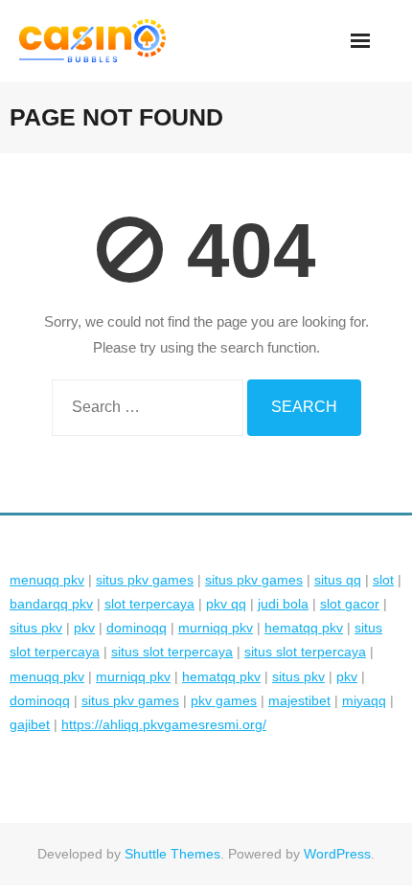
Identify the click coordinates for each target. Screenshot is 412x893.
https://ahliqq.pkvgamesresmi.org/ (163, 724)
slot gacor (349, 603)
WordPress (337, 853)
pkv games (224, 700)
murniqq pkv (215, 627)
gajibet (30, 724)
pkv (84, 627)
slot (383, 579)
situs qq (337, 579)
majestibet (299, 700)
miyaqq (364, 700)
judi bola (283, 603)
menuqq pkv (47, 579)
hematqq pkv (303, 627)
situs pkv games (145, 579)
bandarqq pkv (51, 603)
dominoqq (136, 627)
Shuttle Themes (172, 853)
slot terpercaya (149, 603)
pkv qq (226, 603)
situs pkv (36, 627)
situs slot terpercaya (172, 651)
